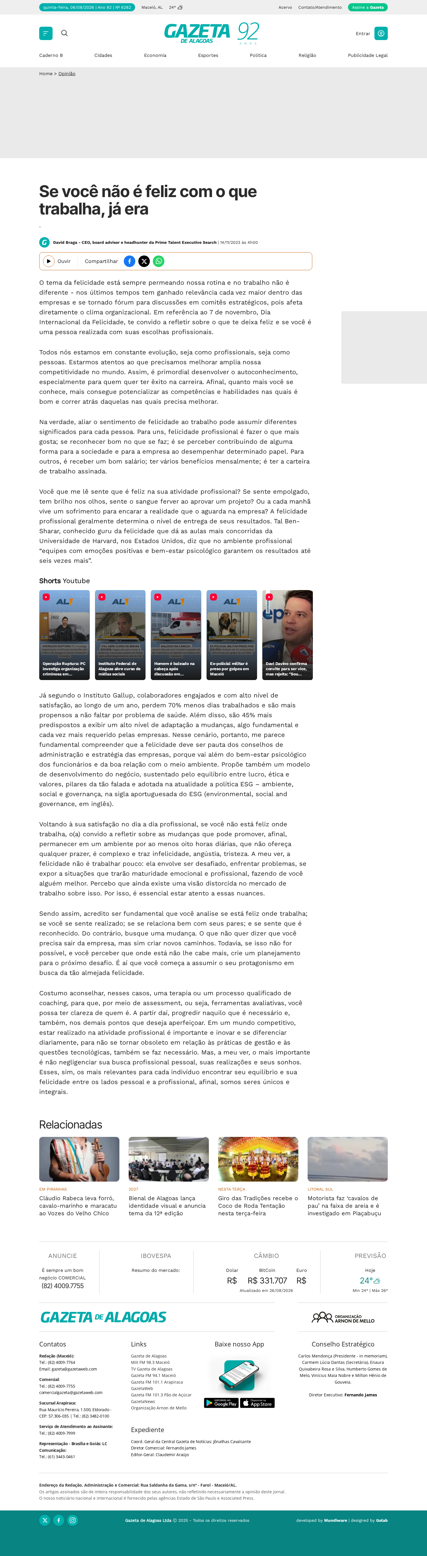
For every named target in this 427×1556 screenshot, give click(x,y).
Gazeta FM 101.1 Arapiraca (157, 1382)
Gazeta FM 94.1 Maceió (153, 1375)
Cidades (103, 55)
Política (258, 55)
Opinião (67, 73)
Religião (307, 55)
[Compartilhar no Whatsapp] (158, 261)
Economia (155, 55)
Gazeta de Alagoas (149, 1356)
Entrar (363, 33)
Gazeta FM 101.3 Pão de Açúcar (161, 1395)
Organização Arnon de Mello (158, 1408)
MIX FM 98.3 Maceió (150, 1362)
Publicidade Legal (368, 55)
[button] (381, 33)
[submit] (64, 33)
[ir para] (239, 1375)
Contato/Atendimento (320, 7)
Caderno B (51, 55)
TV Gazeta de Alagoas (152, 1369)
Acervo (285, 7)
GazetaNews (143, 1401)
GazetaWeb (142, 1388)
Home (46, 73)
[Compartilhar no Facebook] (129, 261)
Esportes (208, 55)
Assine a (368, 7)
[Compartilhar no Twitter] (144, 261)
